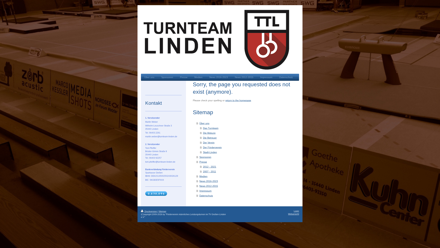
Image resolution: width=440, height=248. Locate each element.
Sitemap (162, 211)
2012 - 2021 (209, 166)
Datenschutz (206, 195)
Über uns (204, 123)
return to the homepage (238, 100)
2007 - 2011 (209, 171)
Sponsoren (205, 157)
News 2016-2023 (208, 181)
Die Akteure (209, 133)
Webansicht (293, 214)
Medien (203, 176)
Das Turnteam (210, 128)
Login (296, 211)
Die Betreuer (210, 137)
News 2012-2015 (208, 186)
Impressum (205, 190)
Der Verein (208, 142)
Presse (203, 162)
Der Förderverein (212, 147)
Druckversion (150, 211)
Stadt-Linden (210, 152)
